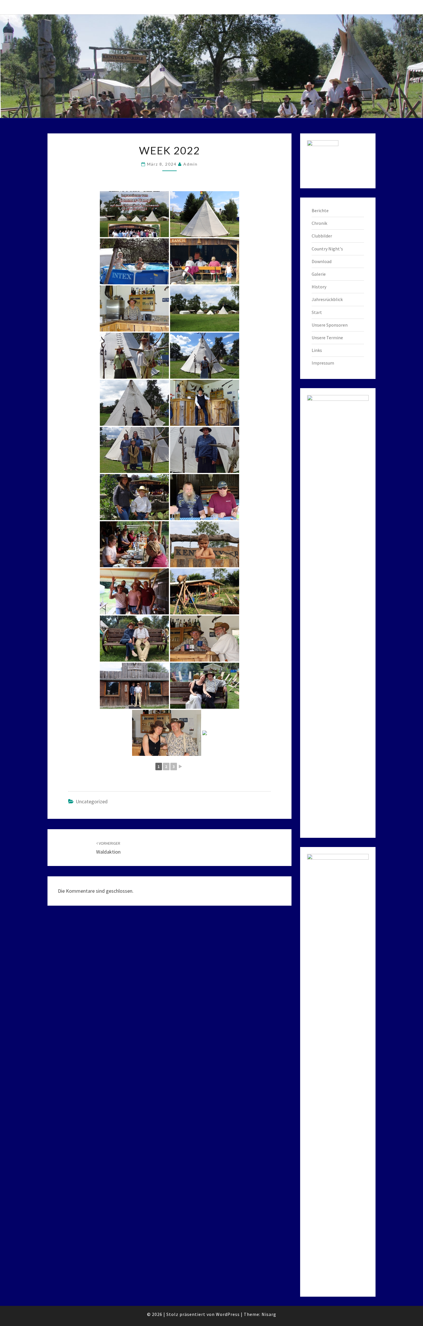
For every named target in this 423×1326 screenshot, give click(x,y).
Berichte (320, 210)
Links (317, 350)
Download (321, 261)
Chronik (319, 223)
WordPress (228, 1314)
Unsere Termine (327, 337)
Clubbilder (322, 236)
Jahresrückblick (327, 299)
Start (317, 312)
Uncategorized (92, 801)
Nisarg (269, 1314)
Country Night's (327, 249)
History (319, 287)
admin (190, 164)
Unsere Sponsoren (330, 325)
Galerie (319, 274)
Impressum (323, 363)
